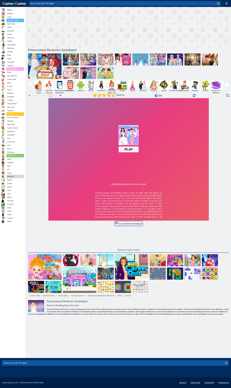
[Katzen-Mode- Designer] (71, 260)
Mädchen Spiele (49, 296)
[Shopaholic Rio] (106, 73)
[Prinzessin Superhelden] (210, 260)
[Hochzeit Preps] (71, 59)
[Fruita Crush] (158, 274)
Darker (159, 95)
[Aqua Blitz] (53, 287)
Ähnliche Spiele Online (128, 249)
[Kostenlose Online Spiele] (14, 3)
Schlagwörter (209, 383)
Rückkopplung (223, 383)
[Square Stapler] (123, 287)
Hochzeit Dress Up (78, 296)
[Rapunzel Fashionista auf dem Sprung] (192, 260)
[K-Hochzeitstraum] (88, 73)
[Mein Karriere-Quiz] (131, 267)
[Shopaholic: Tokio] (79, 280)
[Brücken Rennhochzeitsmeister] (140, 59)
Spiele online (35, 296)
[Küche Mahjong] (140, 287)
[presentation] (30, 85)
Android (128, 296)
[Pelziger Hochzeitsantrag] (192, 59)
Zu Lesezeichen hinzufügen (130, 224)
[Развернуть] (227, 95)
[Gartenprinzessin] (106, 260)
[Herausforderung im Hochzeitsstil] (71, 73)
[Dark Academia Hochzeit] (158, 59)
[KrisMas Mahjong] (106, 287)
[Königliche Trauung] (88, 59)
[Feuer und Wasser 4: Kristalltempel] (106, 274)
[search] (218, 3)
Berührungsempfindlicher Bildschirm (100, 296)
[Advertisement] (78, 27)
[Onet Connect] (210, 274)
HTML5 (119, 296)
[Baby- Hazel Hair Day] (44, 267)
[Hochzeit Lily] (158, 260)
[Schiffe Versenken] (192, 274)
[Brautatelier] (106, 59)
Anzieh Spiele (63, 296)
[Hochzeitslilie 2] (88, 260)
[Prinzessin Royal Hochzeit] (44, 66)
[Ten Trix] (175, 274)
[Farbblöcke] (36, 287)
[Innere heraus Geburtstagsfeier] (175, 260)
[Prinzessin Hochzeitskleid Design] (123, 59)
